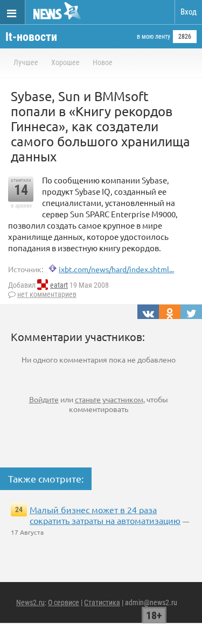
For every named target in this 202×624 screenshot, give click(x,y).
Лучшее (25, 62)
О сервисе (63, 602)
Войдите (44, 399)
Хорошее (65, 62)
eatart (59, 285)
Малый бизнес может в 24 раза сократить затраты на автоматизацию (105, 515)
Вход (188, 12)
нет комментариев (46, 294)
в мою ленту (153, 36)
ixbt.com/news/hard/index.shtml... (116, 269)
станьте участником (109, 399)
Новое (103, 62)
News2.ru (30, 602)
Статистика (102, 602)
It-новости (31, 37)
